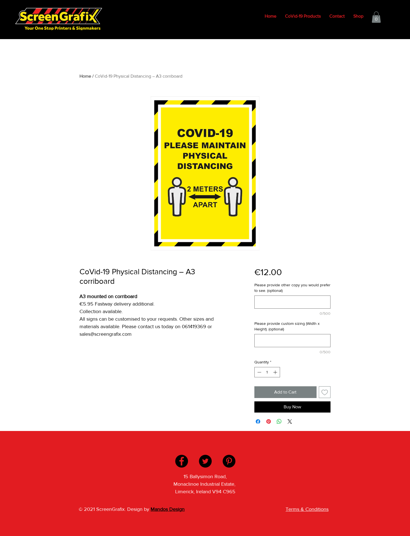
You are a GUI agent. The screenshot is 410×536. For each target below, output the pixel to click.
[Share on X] (289, 421)
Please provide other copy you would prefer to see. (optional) (292, 288)
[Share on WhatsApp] (279, 421)
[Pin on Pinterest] (268, 421)
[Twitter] (205, 461)
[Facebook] (181, 461)
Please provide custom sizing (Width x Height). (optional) (287, 326)
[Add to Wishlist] (325, 392)
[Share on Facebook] (258, 421)
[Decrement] (258, 372)
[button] (376, 17)
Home (85, 76)
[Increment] (275, 372)
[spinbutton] (267, 372)
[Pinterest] (229, 461)
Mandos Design (168, 509)
